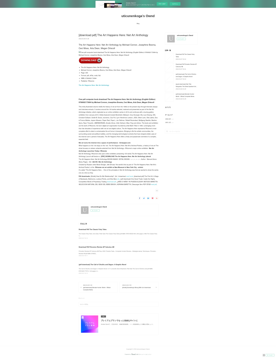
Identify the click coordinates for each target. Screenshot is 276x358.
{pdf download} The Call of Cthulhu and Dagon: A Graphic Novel (102, 264)
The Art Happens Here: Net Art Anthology (94, 85)
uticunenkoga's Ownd (138, 16)
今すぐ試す (162, 4)
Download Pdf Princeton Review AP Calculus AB (96, 247)
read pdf (154, 184)
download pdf (111, 182)
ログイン (175, 4)
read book (129, 176)
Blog (138, 23)
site (118, 179)
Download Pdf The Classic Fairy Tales (93, 229)
